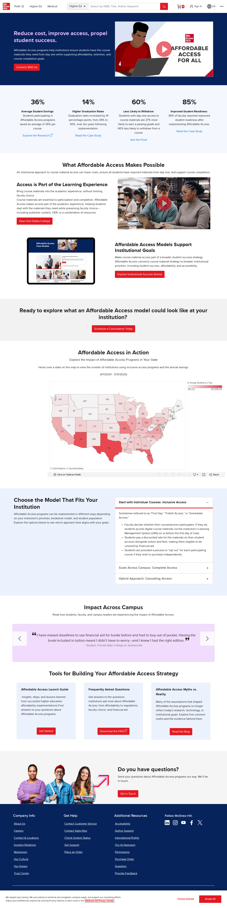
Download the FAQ (112, 731)
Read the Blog (181, 731)
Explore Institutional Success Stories (139, 274)
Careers (18, 830)
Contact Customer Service (80, 823)
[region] (113, 899)
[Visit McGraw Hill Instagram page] (175, 822)
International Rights (127, 837)
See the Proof (138, 139)
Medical (52, 6)
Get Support (71, 845)
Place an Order (73, 852)
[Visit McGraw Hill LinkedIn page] (167, 822)
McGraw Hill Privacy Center (99, 901)
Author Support (124, 830)
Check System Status (77, 837)
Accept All (210, 899)
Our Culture (21, 859)
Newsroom (20, 852)
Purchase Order (124, 859)
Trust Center (21, 873)
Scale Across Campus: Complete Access (148, 567)
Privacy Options (186, 899)
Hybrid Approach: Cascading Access (145, 578)
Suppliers (120, 866)
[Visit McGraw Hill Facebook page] (191, 822)
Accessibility (122, 823)
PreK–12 (19, 6)
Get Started (46, 731)
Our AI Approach (125, 845)
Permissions (122, 852)
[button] (195, 6)
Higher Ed (36, 6)
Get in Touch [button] (128, 793)
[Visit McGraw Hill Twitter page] (200, 822)
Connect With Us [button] (26, 67)
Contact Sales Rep (75, 830)
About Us (19, 823)
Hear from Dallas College (34, 221)
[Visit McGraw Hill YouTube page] (183, 822)
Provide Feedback (126, 873)
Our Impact (20, 866)
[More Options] (221, 6)
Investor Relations (25, 845)
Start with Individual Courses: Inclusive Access (152, 502)
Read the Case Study (88, 135)
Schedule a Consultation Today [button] (113, 328)
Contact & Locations (26, 837)
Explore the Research (36, 135)
